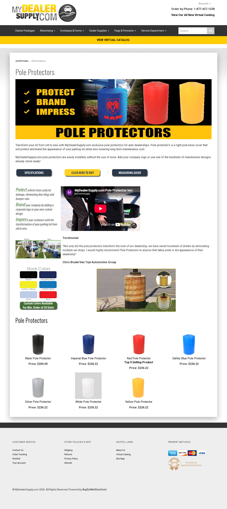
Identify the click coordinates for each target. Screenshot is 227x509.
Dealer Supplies (98, 30)
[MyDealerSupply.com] (44, 13)
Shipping (68, 450)
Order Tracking (19, 454)
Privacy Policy (71, 458)
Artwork (68, 463)
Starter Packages (25, 30)
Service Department (152, 30)
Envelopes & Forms (71, 30)
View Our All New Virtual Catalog (193, 15)
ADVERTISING (21, 61)
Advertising (46, 30)
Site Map (120, 458)
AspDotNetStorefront (94, 489)
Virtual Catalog (123, 454)
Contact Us (17, 450)
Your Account (19, 463)
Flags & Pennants (124, 30)
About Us (120, 450)
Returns (68, 454)
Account (204, 3)
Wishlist (16, 458)
